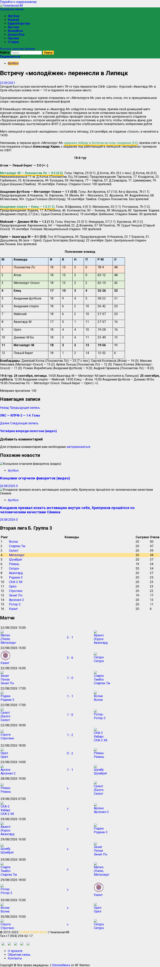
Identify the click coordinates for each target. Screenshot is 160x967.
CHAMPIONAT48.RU (33, 932)
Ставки (13, 42)
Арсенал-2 (16, 600)
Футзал (13, 27)
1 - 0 (70, 678)
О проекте (15, 951)
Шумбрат (15, 559)
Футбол (13, 16)
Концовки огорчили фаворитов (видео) (35, 478)
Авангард (16, 573)
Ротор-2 (15, 604)
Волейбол (15, 31)
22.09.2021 (7, 83)
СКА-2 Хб (15, 582)
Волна (13, 541)
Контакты (15, 958)
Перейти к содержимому (18, 2)
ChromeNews (61, 965)
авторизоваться (78, 447)
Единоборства (19, 23)
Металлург (17, 555)
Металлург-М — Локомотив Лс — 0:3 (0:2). (32, 173)
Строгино (15, 591)
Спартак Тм (17, 546)
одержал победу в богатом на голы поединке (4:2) (101, 143)
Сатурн (14, 568)
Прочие (13, 38)
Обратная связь (19, 954)
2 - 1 (70, 637)
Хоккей (13, 20)
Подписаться (10, 56)
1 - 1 (70, 696)
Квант (13, 609)
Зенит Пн (15, 595)
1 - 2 (70, 735)
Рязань (14, 564)
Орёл (12, 586)
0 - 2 (70, 753)
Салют (13, 550)
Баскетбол (16, 34)
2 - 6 (70, 658)
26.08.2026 (8, 486)
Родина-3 (16, 577)
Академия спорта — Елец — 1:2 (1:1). (27, 207)
